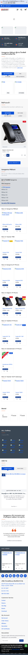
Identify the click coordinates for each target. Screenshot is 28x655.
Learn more (20, 67)
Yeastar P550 (6, 252)
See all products (13, 162)
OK (26, 645)
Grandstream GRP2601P (8, 364)
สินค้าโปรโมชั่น (8, 113)
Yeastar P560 (18, 252)
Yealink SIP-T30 (6, 336)
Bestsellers (7, 115)
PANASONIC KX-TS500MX (7, 563)
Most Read (20, 468)
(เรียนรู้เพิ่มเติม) (16, 649)
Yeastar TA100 (6, 392)
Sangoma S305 (19, 280)
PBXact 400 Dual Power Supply (8, 224)
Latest (20, 115)
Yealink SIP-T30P (19, 336)
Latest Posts (7, 468)
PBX (20, 73)
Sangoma (5, 146)
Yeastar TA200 (18, 392)
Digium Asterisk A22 (20, 308)
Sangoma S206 (6, 280)
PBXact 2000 (18, 224)
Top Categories (7, 73)
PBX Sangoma (5, 183)
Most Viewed (5, 548)
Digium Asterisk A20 (7, 150)
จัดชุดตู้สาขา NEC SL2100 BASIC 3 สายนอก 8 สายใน (14, 493)
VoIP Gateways (20, 76)
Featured (20, 113)
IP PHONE (7, 76)
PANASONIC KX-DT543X (20, 563)
